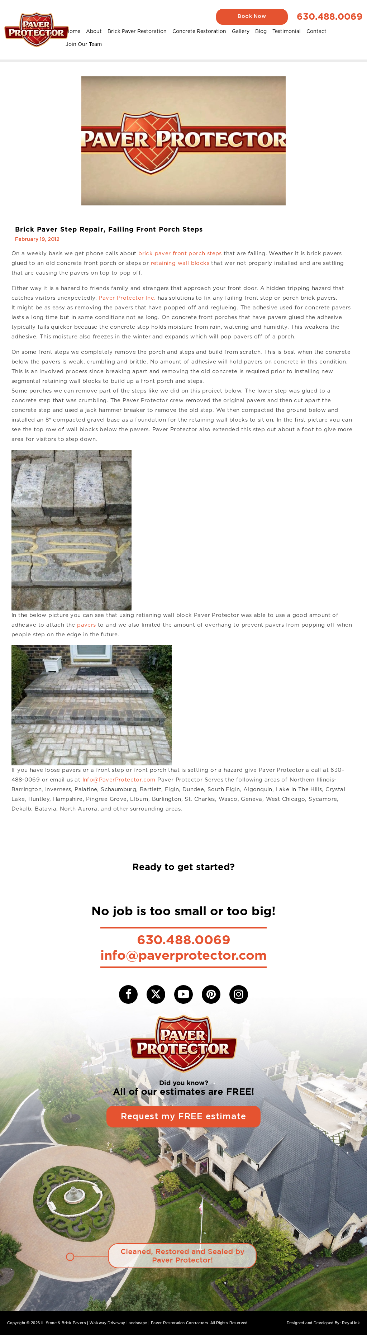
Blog (261, 31)
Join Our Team (84, 44)
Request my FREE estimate (183, 1116)
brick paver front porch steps (180, 253)
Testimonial (286, 31)
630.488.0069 (330, 16)
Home (73, 31)
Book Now (252, 16)
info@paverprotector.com (183, 955)
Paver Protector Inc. (127, 298)
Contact (316, 31)
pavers (86, 625)
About (94, 31)
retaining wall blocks (180, 263)
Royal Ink (351, 1323)
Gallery (240, 31)
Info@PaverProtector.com (119, 779)
